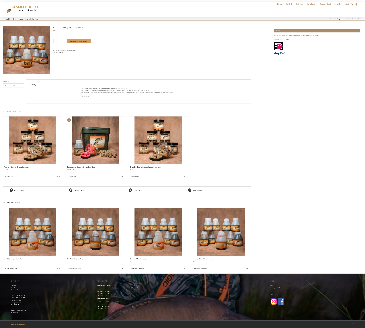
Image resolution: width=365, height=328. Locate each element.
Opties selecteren (9, 176)
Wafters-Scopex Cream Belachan (16, 167)
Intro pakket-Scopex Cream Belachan (81, 167)
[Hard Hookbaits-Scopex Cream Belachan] (158, 140)
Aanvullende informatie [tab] (9, 85)
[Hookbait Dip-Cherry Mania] (221, 232)
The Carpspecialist (275, 288)
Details (58, 176)
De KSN (272, 286)
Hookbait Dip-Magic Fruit (13, 259)
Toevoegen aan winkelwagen (78, 41)
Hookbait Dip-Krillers (75, 259)
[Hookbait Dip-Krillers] (95, 232)
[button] (356, 4)
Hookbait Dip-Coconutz (138, 259)
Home (331, 19)
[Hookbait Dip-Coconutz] (158, 232)
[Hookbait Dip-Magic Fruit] (32, 232)
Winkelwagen (337, 19)
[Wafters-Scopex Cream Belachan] (32, 140)
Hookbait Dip (62, 52)
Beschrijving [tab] (6, 81)
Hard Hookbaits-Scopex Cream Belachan (145, 167)
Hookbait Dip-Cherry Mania (203, 259)
